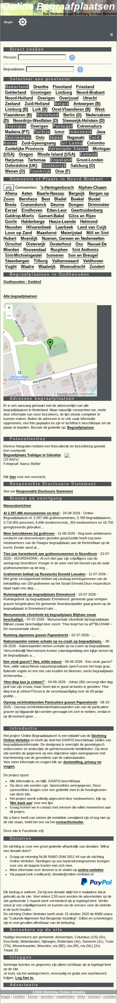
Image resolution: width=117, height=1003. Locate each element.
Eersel (11, 210)
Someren (55, 255)
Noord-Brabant (90, 92)
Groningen (41, 92)
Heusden (13, 227)
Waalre (27, 266)
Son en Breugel (83, 255)
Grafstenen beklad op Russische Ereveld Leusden (44, 574)
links (81, 996)
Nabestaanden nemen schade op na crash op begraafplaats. (52, 641)
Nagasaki (76, 137)
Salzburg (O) (83, 165)
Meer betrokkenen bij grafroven (29, 533)
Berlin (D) (72, 115)
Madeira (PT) (17, 131)
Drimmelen (98, 204)
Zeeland (12, 103)
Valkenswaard (65, 261)
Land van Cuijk (91, 227)
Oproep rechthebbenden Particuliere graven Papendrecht (50, 702)
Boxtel (94, 199)
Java (100, 131)
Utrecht (90, 98)
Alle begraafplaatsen (20, 296)
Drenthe (40, 86)
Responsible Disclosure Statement (44, 491)
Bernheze (28, 199)
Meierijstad (71, 232)
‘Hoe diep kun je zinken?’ (24, 682)
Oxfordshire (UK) (21, 165)
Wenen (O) (15, 171)
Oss (79, 244)
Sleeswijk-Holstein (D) (83, 120)
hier (13, 477)
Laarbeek (64, 227)
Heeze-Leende (62, 221)
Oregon (26, 154)
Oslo (40, 137)
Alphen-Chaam (92, 187)
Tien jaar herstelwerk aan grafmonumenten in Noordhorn (50, 554)
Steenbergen (17, 261)
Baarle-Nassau (50, 193)
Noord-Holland (19, 98)
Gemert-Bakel (51, 216)
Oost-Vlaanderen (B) (71, 109)
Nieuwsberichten (17, 505)
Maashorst (46, 232)
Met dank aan (21, 803)
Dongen (76, 204)
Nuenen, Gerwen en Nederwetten (73, 238)
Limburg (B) (16, 109)
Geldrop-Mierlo (19, 216)
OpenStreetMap (68, 394)
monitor (47, 996)
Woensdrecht (72, 266)
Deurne (57, 204)
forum (33, 996)
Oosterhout (60, 244)
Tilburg (41, 261)
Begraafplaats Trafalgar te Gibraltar (32, 455)
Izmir (60, 131)
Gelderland (15, 92)
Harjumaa (14, 160)
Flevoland (62, 86)
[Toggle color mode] (23, 22)
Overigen (46, 98)
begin (5, 996)
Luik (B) (39, 109)
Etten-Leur (57, 210)
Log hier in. (24, 978)
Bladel (60, 199)
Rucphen (59, 249)
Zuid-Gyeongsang (39, 143)
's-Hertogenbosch (57, 187)
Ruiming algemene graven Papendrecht (35, 635)
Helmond (89, 221)
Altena (11, 193)
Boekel (77, 199)
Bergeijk (77, 193)
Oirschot (13, 244)
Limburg (64, 92)
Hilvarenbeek (38, 227)
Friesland (85, 86)
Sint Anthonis (85, 249)
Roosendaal (34, 249)
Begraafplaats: (14, 69)
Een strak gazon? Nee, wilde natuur (32, 661)
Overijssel (69, 98)
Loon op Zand (18, 232)
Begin (8, 22)
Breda (10, 204)
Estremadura (89, 126)
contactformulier (69, 822)
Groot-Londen (89, 160)
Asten (27, 193)
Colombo (96, 143)
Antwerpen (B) (86, 103)
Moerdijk (29, 238)
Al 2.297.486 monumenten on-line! (31, 513)
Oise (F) (62, 171)
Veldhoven (93, 261)
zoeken (19, 996)
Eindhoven (32, 210)
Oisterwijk (35, 244)
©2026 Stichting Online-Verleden (58, 992)
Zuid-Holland (37, 103)
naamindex (65, 996)
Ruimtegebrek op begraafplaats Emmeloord (39, 594)
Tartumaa (37, 160)
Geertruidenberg (87, 210)
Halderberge (33, 221)
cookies (109, 996)
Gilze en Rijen (82, 216)
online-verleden (91, 870)
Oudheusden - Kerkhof (22, 282)
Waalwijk (47, 266)
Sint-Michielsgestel (23, 255)
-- (9, 315)
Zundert (97, 266)
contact (94, 996)
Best (45, 199)
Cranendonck (33, 204)
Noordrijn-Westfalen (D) (35, 120)
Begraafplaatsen (80, 427)
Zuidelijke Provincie (24, 148)
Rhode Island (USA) (56, 154)
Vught (11, 266)
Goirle (11, 221)
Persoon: (10, 57)
